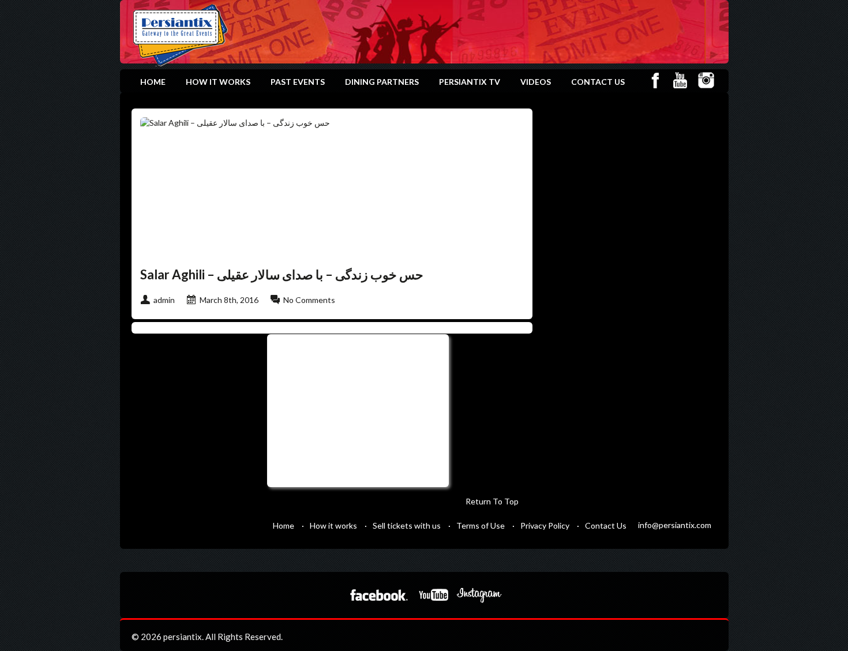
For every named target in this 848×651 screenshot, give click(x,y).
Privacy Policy (544, 525)
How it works (218, 82)
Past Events (298, 82)
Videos (535, 82)
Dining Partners (382, 82)
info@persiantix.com (674, 525)
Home (153, 82)
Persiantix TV (469, 82)
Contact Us (598, 82)
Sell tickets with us (407, 525)
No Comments (309, 300)
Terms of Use (480, 525)
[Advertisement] (356, 409)
